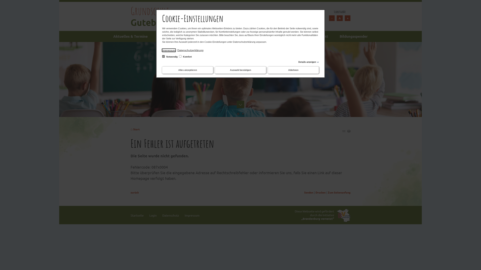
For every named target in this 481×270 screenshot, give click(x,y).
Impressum (168, 50)
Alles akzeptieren (187, 70)
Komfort (187, 57)
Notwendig (172, 57)
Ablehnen (293, 70)
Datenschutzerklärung (190, 50)
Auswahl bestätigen (240, 70)
